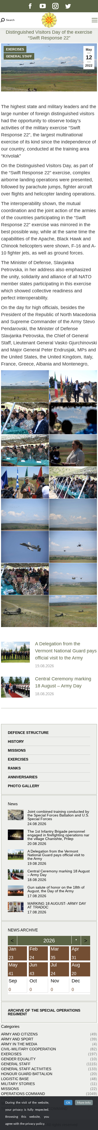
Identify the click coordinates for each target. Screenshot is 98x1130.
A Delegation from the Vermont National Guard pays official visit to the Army (66, 650)
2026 (49, 940)
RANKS (14, 768)
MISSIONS (17, 750)
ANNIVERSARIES (22, 777)
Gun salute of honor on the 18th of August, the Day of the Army (55, 889)
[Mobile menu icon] (94, 20)
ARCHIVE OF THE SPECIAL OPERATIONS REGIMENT (44, 1012)
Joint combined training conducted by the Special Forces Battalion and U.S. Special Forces (58, 815)
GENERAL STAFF (19, 56)
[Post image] (15, 652)
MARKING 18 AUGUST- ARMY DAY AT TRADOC (56, 905)
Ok (68, 1102)
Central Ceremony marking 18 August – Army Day (63, 682)
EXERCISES (15, 49)
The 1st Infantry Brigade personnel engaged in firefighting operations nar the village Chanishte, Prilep (58, 835)
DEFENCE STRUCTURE (28, 732)
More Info (84, 1102)
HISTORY (16, 741)
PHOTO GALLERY (23, 786)
